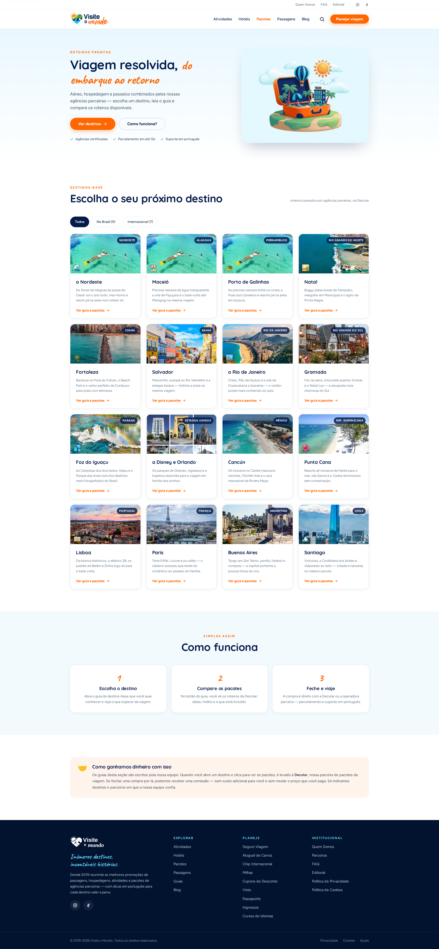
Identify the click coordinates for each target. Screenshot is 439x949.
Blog (305, 19)
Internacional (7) (140, 222)
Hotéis (244, 19)
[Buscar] (322, 19)
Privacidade (329, 940)
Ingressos (251, 907)
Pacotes (264, 19)
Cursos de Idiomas (258, 916)
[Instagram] (357, 5)
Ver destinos (89, 123)
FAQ (324, 4)
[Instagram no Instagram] (75, 905)
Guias (178, 881)
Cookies (349, 940)
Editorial (338, 4)
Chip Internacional (257, 864)
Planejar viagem (349, 19)
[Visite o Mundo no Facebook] (88, 905)
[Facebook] (367, 5)
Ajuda (364, 940)
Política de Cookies (327, 890)
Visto (247, 890)
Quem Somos (305, 4)
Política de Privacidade (330, 881)
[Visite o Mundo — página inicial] (89, 19)
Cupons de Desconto (260, 881)
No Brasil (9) (106, 222)
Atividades (222, 19)
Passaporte (252, 898)
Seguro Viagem (255, 846)
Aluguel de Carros (257, 855)
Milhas (248, 872)
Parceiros (319, 855)
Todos (79, 222)
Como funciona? (142, 123)
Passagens (286, 19)
